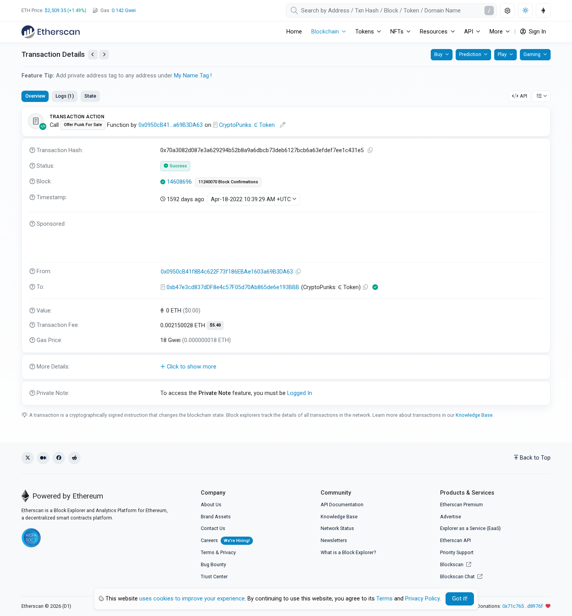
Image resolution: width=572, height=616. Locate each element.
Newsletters (334, 540)
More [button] (496, 31)
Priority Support (457, 552)
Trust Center (214, 576)
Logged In (299, 393)
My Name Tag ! (193, 75)
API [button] (468, 31)
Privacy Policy (422, 598)
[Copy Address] (298, 272)
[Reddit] (74, 458)
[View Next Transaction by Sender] (104, 55)
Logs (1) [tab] (65, 96)
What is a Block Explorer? (348, 552)
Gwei (124, 10)
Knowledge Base (474, 415)
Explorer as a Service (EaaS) (470, 528)
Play (502, 54)
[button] (286, 367)
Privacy (228, 552)
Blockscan (452, 564)
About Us (211, 504)
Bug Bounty (213, 564)
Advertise (450, 516)
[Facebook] (59, 458)
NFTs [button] (397, 31)
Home (294, 31)
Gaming (531, 54)
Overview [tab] (35, 96)
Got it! (459, 598)
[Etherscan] (50, 32)
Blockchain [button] (325, 31)
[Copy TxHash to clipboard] (370, 150)
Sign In (536, 31)
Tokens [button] (364, 31)
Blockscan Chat (458, 576)
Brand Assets (216, 516)
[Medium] (43, 458)
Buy (438, 54)
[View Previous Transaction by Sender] (93, 55)
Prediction (470, 54)
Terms (207, 552)
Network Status (337, 528)
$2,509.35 (55, 10)
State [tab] (90, 96)
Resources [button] (433, 31)
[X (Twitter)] (27, 458)
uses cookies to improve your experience (192, 598)
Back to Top (535, 458)
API (523, 96)
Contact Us (213, 528)
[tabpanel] (286, 256)
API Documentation (342, 504)
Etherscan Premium (461, 504)
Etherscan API (455, 540)
